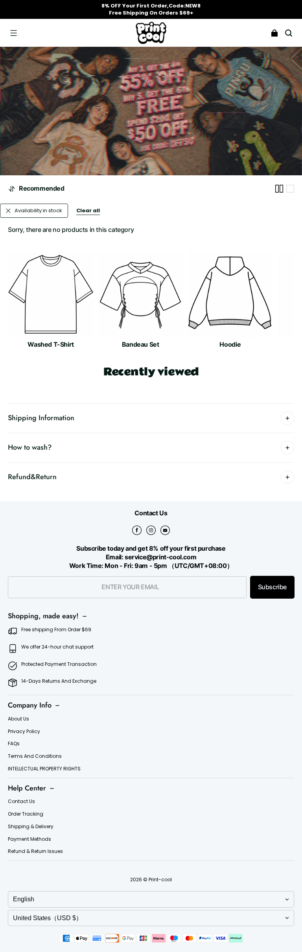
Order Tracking (25, 814)
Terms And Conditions (35, 756)
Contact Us (21, 801)
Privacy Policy (24, 731)
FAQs (14, 744)
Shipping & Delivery (30, 826)
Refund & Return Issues (35, 851)
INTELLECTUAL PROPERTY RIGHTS (44, 769)
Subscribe (272, 587)
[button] (13, 33)
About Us (18, 719)
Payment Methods (29, 839)
